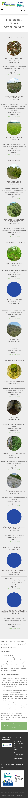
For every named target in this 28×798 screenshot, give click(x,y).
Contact (19, 795)
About (3, 795)
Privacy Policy (11, 795)
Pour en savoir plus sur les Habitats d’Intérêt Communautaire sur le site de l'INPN (14, 726)
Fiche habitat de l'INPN (14, 75)
